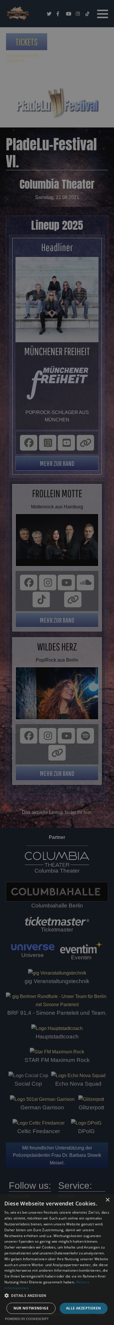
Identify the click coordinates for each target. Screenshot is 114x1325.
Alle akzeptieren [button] (83, 1308)
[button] (57, 1295)
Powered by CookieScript (27, 1319)
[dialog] (57, 1259)
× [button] (107, 1200)
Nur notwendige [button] (31, 1308)
